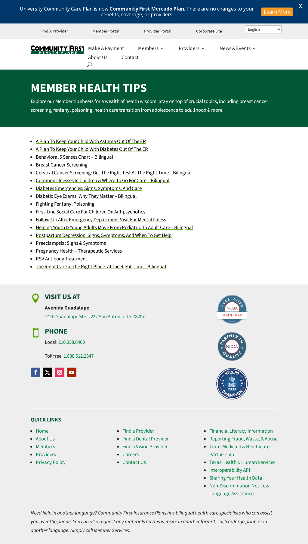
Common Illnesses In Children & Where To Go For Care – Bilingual (102, 180)
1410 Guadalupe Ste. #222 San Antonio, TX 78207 (95, 316)
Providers (189, 49)
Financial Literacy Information (241, 431)
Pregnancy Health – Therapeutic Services (79, 251)
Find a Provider (138, 431)
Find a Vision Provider (145, 446)
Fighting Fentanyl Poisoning (65, 204)
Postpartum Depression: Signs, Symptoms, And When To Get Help (103, 235)
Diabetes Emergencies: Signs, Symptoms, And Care (89, 188)
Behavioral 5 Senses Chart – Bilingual (74, 157)
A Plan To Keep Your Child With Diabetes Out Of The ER (92, 149)
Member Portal (106, 31)
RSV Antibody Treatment (61, 259)
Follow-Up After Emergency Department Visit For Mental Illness (101, 219)
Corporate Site (209, 31)
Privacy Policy (51, 462)
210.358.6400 (71, 342)
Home (42, 431)
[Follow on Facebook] (35, 372)
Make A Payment (106, 49)
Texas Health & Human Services (242, 462)
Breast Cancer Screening (62, 165)
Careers (130, 454)
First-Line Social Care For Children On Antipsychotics (90, 212)
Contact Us (134, 462)
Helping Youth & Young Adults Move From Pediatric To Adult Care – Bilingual (114, 227)
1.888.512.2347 (78, 356)
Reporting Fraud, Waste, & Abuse (243, 439)
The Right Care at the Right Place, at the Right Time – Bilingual (101, 266)
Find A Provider (54, 31)
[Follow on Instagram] (59, 372)
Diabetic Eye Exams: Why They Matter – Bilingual (86, 196)
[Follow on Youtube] (71, 372)
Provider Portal (157, 31)
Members (45, 446)
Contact (130, 58)
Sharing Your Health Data (235, 478)
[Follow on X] (47, 372)
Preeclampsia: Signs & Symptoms (71, 243)
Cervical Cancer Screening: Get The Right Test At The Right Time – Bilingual (114, 172)
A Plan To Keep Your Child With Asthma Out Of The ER (91, 141)
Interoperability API (229, 470)
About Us (97, 58)
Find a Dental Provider (145, 439)
